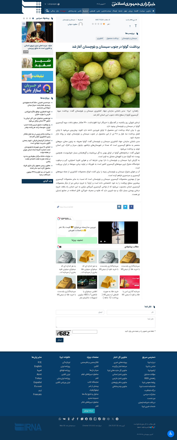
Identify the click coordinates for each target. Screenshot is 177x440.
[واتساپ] (60, 419)
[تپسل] (58, 218)
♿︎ (171, 433)
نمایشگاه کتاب (93, 382)
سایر (47, 11)
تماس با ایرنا (150, 366)
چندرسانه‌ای (72, 11)
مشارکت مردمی (149, 394)
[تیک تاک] (73, 419)
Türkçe (38, 378)
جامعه (120, 11)
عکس (79, 11)
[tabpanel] (37, 38)
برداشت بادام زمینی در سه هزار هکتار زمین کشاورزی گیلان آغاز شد (37, 135)
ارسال (60, 340)
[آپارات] (104, 419)
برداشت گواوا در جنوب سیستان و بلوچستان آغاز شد (106, 47)
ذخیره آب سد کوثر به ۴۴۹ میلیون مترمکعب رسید (38, 173)
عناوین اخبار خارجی (119, 378)
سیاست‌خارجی (106, 11)
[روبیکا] (108, 419)
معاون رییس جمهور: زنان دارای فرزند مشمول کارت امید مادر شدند (36, 167)
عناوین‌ (148, 11)
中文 (40, 362)
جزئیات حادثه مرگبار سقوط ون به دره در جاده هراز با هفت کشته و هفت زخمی (37, 159)
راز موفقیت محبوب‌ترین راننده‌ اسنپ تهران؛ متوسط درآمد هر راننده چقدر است (37, 127)
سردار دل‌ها (94, 370)
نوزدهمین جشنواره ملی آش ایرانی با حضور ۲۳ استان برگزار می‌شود (37, 120)
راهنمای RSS (150, 378)
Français (37, 394)
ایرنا (133, 4)
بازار (57, 11)
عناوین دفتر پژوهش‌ (119, 382)
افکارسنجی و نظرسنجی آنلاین (89, 364)
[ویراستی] (82, 419)
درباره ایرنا (151, 362)
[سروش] (86, 419)
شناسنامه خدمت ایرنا (147, 386)
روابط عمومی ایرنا (148, 382)
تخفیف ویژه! (77, 240)
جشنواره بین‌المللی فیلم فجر (89, 376)
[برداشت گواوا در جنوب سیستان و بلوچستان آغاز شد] (98, 80)
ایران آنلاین (66, 374)
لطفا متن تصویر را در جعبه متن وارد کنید (140, 331)
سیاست (142, 11)
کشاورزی (100, 38)
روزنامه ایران (65, 366)
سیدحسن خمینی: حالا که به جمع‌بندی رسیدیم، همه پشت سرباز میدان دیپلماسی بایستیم (36, 105)
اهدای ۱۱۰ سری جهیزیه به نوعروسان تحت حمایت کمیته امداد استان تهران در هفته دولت (36, 150)
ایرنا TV (62, 11)
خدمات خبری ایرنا (148, 406)
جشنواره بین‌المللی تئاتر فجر (89, 404)
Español (38, 382)
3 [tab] (27, 18)
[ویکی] (64, 419)
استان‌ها (85, 11)
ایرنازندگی (66, 362)
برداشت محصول (113, 38)
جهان (125, 11)
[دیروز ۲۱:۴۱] (37, 32)
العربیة (39, 370)
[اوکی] (69, 419)
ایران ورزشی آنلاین (63, 382)
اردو (40, 390)
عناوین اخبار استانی (119, 374)
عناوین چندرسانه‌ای (119, 386)
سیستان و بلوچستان (69, 20)
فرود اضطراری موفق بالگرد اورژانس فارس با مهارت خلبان (37, 113)
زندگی (53, 11)
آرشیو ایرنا (151, 370)
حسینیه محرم (93, 398)
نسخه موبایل (88, 410)
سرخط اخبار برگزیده (119, 366)
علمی (98, 11)
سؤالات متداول (149, 374)
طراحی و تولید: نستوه (143, 427)
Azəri (39, 374)
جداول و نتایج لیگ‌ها (90, 394)
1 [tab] (33, 18)
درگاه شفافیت (149, 390)
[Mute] (105, 241)
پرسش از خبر (93, 386)
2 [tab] (30, 18)
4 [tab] (24, 18)
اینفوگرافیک (93, 390)
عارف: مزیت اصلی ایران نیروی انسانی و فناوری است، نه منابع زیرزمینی (38, 47)
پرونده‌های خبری (120, 362)
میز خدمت (151, 398)
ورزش (130, 11)
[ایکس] (113, 419)
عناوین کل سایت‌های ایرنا (117, 370)
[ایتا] (91, 419)
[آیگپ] (95, 419)
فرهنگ (114, 11)
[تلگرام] (117, 419)
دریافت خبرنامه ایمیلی (146, 402)
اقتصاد (136, 11)
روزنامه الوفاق (65, 370)
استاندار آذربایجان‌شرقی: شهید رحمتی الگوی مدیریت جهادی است (36, 142)
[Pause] (101, 241)
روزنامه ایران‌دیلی (63, 378)
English (38, 366)
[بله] (99, 419)
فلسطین (92, 11)
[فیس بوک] (77, 419)
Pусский (38, 386)
